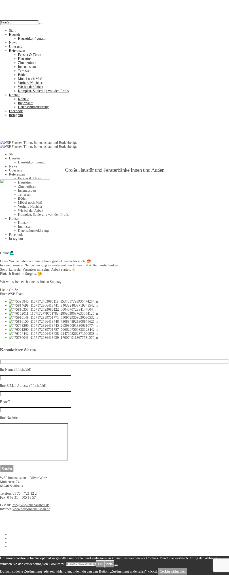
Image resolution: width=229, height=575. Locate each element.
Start (12, 30)
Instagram (16, 115)
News (13, 42)
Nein (109, 564)
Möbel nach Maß (30, 79)
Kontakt (14, 95)
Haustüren (25, 59)
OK (100, 564)
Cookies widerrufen (172, 571)
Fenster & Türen (29, 54)
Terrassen (24, 71)
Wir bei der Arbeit (30, 87)
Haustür (14, 34)
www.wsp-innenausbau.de (31, 509)
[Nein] (116, 565)
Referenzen (17, 50)
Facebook (16, 111)
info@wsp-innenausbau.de (30, 505)
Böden (22, 75)
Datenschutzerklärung (33, 107)
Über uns (15, 46)
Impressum (25, 103)
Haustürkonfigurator (32, 38)
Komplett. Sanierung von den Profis (43, 91)
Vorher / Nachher (30, 83)
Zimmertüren (27, 63)
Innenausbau (27, 67)
